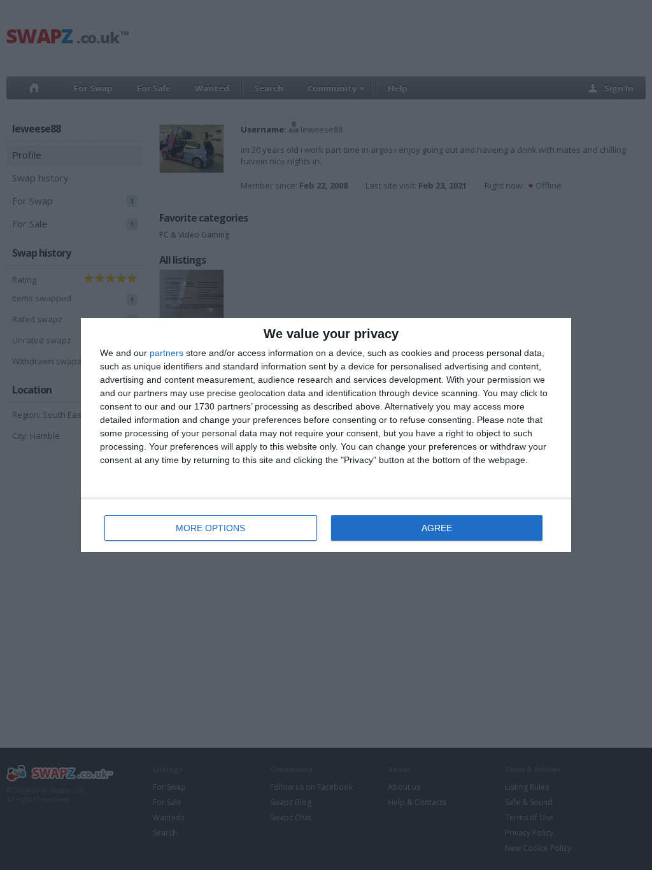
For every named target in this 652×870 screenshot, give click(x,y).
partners (166, 352)
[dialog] (326, 435)
